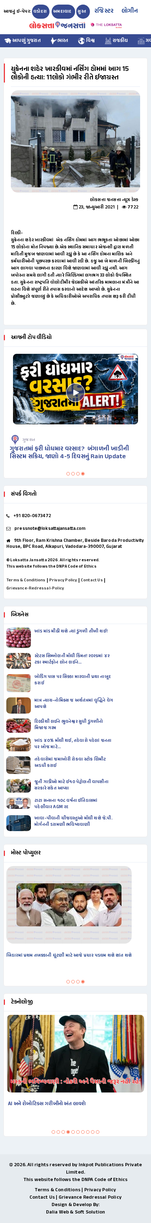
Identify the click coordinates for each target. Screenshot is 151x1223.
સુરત (82, 11)
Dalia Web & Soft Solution (75, 1212)
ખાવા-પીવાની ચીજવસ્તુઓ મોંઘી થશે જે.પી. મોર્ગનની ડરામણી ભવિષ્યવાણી (73, 821)
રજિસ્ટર (103, 11)
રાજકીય (120, 40)
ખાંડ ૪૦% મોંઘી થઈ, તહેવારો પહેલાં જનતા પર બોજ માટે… (72, 744)
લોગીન (130, 11)
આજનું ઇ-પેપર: (17, 11)
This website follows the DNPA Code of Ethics (51, 566)
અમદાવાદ (62, 11)
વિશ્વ (90, 40)
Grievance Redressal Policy (90, 1197)
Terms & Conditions (26, 580)
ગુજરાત (28, 440)
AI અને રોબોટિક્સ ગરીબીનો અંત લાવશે (47, 1104)
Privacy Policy (63, 580)
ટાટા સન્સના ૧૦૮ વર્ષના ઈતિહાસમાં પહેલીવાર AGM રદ (65, 804)
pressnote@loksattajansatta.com (49, 528)
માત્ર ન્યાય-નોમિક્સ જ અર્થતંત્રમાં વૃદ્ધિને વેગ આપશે (73, 703)
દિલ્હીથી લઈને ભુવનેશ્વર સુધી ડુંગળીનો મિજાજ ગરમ (68, 725)
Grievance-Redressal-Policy (35, 588)
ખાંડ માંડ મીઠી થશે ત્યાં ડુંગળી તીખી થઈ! (71, 631)
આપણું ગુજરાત (26, 40)
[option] (75, 141)
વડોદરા (40, 11)
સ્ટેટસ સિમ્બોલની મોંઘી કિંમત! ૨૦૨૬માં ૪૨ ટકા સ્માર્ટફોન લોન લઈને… (72, 659)
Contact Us (92, 580)
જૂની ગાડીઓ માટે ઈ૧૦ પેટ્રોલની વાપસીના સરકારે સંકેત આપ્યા (71, 785)
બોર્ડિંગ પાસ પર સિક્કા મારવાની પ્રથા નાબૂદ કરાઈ (72, 680)
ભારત (62, 40)
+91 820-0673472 (32, 516)
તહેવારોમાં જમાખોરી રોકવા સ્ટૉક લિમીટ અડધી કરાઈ (70, 762)
